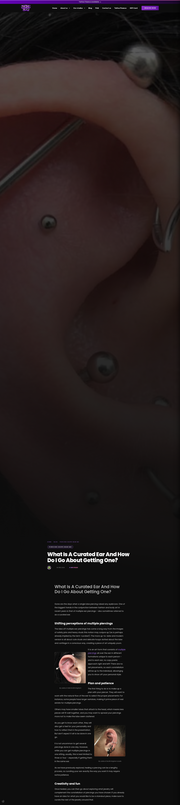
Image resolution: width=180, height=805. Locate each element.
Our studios (78, 8)
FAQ (97, 8)
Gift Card (133, 8)
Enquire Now (150, 8)
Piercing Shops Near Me (69, 542)
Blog (90, 8)
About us (64, 8)
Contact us (106, 8)
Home (54, 8)
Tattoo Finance (120, 8)
